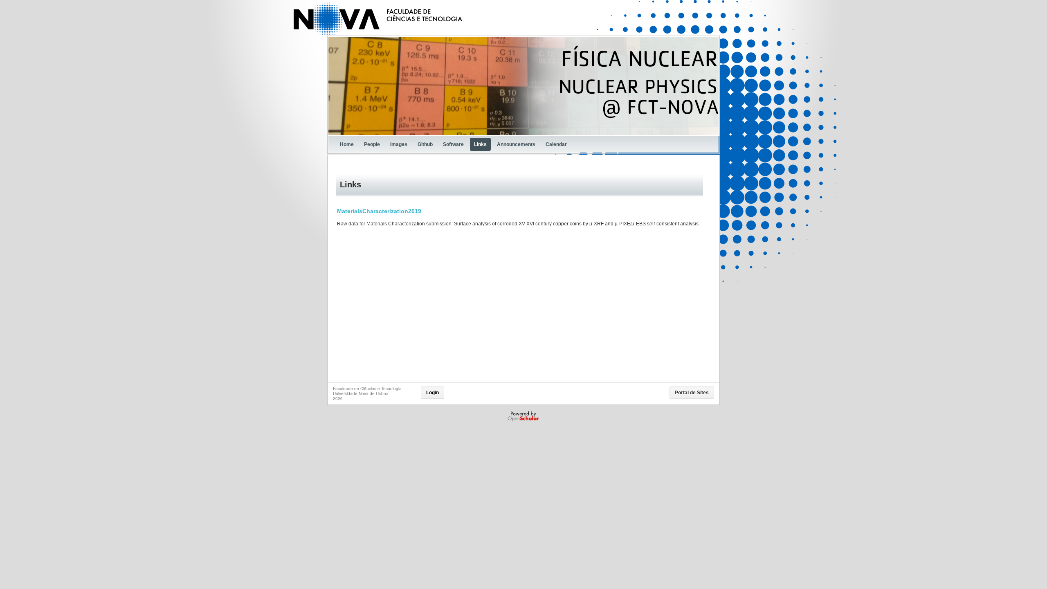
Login (432, 393)
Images (398, 144)
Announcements (516, 144)
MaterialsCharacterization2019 (379, 211)
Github (425, 144)
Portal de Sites (692, 393)
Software (453, 144)
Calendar (556, 144)
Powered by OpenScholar (524, 416)
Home (347, 144)
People (372, 144)
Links (480, 144)
